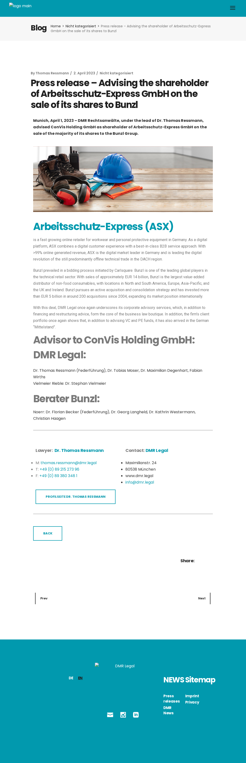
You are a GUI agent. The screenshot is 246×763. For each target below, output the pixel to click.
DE (71, 677)
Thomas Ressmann (52, 73)
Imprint (192, 695)
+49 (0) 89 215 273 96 (59, 469)
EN (80, 677)
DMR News (168, 710)
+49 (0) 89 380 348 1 (58, 476)
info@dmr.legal (139, 482)
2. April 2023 (84, 73)
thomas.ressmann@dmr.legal (69, 463)
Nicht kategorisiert (81, 26)
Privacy (192, 702)
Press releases (171, 698)
